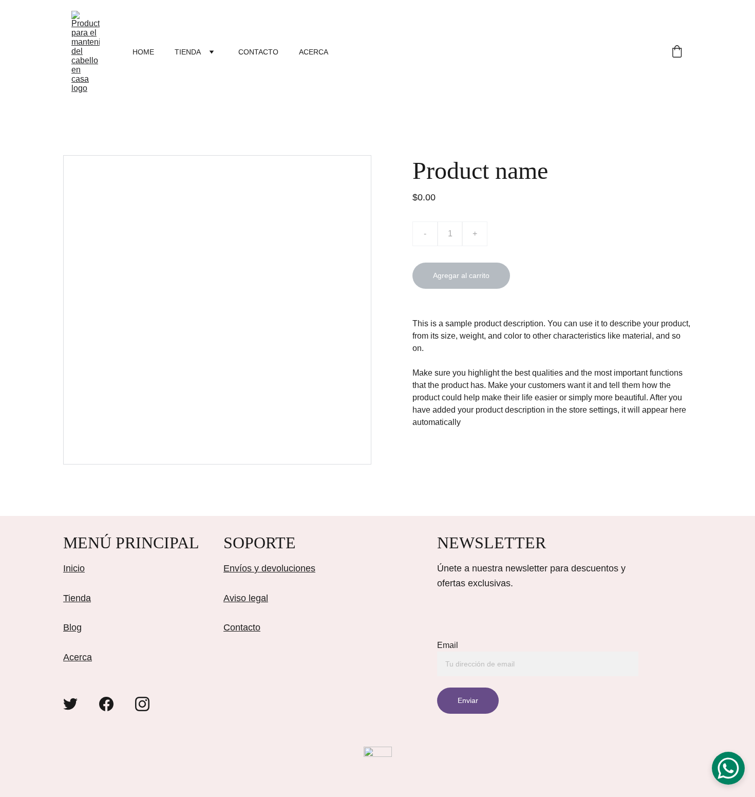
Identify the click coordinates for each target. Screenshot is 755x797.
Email (447, 645)
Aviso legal (245, 598)
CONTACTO (258, 52)
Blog (72, 627)
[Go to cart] (677, 52)
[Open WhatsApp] (728, 768)
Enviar (468, 700)
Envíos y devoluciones (269, 568)
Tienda (77, 598)
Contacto (241, 627)
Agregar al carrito (461, 275)
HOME (143, 52)
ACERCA (313, 52)
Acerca (77, 657)
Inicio (74, 568)
